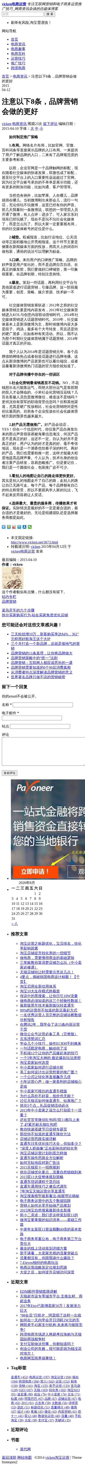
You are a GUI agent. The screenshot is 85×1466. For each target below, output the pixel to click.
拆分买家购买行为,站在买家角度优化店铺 (35, 615)
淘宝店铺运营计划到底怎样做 (43, 1153)
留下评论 (50, 124)
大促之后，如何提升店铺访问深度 (47, 1272)
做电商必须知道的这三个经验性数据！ (51, 1001)
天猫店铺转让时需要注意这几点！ (47, 972)
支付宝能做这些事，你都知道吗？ (47, 1344)
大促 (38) (30, 1420)
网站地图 (24, 1457)
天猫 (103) (41, 1390)
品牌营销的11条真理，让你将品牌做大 (42, 653)
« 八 (15, 924)
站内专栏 (9, 597)
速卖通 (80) (25, 1394)
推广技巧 (18, 63)
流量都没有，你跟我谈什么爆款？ (47, 1258)
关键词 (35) (63, 1420)
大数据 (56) (60, 1403)
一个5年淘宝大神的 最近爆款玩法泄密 (50, 1058)
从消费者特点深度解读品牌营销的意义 (42, 672)
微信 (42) (50, 1411)
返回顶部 (9, 1457)
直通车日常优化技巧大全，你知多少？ (51, 1143)
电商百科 (18, 54)
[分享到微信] (30, 527)
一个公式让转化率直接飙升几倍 (45, 1077)
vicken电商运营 (23, 551)
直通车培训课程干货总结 (40, 1182)
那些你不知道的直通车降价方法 (45, 1134)
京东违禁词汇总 (32, 1039)
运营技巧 (18, 58)
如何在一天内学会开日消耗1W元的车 (50, 1320)
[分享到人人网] (25, 527)
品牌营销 (9, 601)
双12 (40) (30, 1416)
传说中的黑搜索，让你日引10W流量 (49, 996)
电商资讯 (18, 44)
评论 (5, 735)
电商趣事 (18, 49)
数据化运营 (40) (49, 1416)
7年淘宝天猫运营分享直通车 (42, 1191)
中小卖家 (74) (57, 1394)
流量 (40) (67, 1416)
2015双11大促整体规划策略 (41, 1177)
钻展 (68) (17, 1398)
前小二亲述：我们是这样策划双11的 (49, 1215)
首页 (14, 39)
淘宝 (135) (41, 1386)
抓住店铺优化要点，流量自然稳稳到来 (51, 1172)
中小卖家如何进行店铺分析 (41, 1067)
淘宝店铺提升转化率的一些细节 (45, 953)
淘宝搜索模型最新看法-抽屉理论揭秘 (49, 1196)
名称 (7, 705)
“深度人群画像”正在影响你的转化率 (49, 1148)
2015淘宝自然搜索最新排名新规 (45, 1210)
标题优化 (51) (40, 1407)
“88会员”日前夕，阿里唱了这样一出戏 (50, 1315)
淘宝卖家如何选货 (34, 1063)
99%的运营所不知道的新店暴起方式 (48, 1010)
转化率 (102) (57, 1390)
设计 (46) (23, 1411)
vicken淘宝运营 (57, 1457)
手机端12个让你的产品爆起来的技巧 (49, 1053)
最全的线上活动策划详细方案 (43, 1248)
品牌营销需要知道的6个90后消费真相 (41, 667)
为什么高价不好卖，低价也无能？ (47, 1096)
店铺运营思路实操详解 (38, 1139)
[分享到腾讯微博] (19, 527)
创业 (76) (40, 1394)
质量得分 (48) (60, 1407)
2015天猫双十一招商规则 (40, 1167)
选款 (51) (23, 1407)
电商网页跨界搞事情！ (38, 1358)
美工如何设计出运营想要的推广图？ (49, 1072)
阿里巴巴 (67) (34, 1398)
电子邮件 (10, 713)
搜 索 (49, 14)
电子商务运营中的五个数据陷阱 (45, 1201)
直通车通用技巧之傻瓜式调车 (43, 1186)
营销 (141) (26, 1386)
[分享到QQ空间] (9, 527)
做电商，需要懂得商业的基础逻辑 (47, 958)
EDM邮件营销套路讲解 (38, 1291)
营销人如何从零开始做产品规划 (45, 1205)
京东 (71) (74, 1394)
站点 (5, 726)
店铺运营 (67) (67, 1398)
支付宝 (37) (46, 1420)
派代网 (25, 1449)
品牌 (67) (50, 1398)
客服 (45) (37, 1411)
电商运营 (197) (39, 1377)
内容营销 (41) (67, 1411)
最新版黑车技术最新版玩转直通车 (47, 1005)
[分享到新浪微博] (14, 527)
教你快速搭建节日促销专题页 (43, 1129)
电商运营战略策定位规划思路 (43, 1267)
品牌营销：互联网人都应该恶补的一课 (42, 663)
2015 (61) (27, 1403)
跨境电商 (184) (29, 1381)
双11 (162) (47, 1381)
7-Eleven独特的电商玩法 (39, 1263)
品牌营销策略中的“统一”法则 (34, 658)
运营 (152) (63, 1381)
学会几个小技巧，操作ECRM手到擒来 (50, 1043)
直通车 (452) (19, 1377)
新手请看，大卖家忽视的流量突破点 (49, 1253)
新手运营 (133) (59, 1386)
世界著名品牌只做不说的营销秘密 (38, 677)
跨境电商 (18, 68)
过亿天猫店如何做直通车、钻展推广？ (51, 1101)
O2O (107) (26, 1390)
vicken (6, 124)
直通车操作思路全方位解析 (41, 1158)
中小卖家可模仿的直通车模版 (43, 1091)
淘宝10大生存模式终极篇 (40, 991)
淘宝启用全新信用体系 (38, 986)
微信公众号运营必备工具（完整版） (49, 1034)
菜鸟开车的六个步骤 (18, 610)
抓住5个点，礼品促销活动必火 (44, 1105)
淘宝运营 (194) (61, 1377)
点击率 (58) (43, 1403)
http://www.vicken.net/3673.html (34, 542)
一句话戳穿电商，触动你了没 (43, 1048)
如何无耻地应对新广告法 (40, 1163)
